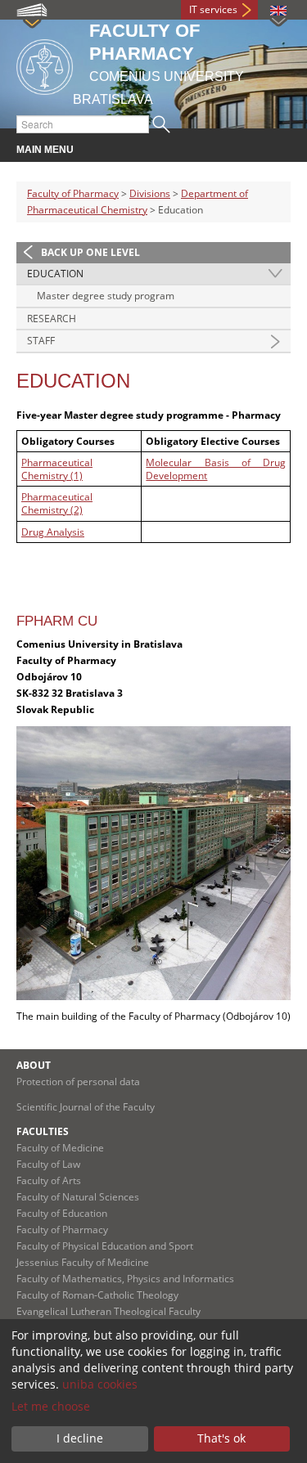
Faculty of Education (61, 1213)
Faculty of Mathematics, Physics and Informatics (125, 1279)
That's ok (221, 1438)
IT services (213, 9)
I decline (79, 1438)
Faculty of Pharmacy (73, 193)
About (33, 1065)
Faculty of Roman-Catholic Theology (97, 1295)
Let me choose (50, 1406)
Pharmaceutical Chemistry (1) (57, 469)
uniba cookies (100, 1384)
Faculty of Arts (48, 1180)
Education (55, 273)
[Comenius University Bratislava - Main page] (44, 64)
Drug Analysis (52, 532)
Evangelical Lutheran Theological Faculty (108, 1311)
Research (51, 318)
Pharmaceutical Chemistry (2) (57, 503)
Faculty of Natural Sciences (77, 1197)
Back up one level (90, 252)
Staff (41, 341)
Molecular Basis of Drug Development (216, 469)
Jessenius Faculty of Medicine (82, 1262)
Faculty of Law (48, 1164)
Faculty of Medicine (60, 1148)
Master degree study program (105, 296)
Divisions (149, 193)
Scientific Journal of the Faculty (85, 1107)
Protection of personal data (78, 1081)
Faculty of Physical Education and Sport (104, 1246)
